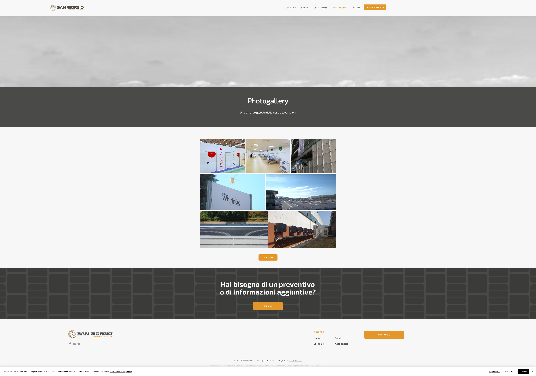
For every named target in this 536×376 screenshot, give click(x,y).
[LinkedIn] (74, 344)
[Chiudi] (532, 371)
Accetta (523, 371)
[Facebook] (70, 344)
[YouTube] (79, 344)
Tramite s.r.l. (295, 360)
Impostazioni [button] (494, 371)
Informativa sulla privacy (121, 371)
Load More (268, 257)
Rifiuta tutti (509, 371)
